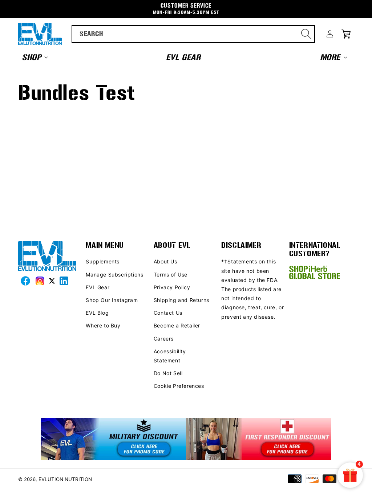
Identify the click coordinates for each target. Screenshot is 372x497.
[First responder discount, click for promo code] (258, 439)
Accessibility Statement (170, 355)
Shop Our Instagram (112, 300)
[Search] (306, 34)
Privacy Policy (172, 287)
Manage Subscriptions (114, 274)
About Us (165, 261)
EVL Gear (97, 287)
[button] (34, 57)
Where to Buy (103, 325)
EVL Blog (97, 313)
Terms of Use (170, 274)
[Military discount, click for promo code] (113, 439)
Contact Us (168, 313)
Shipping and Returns (181, 300)
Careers (164, 338)
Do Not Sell (168, 373)
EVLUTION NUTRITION (65, 479)
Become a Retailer (177, 325)
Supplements (103, 261)
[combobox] (193, 34)
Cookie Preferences (179, 386)
